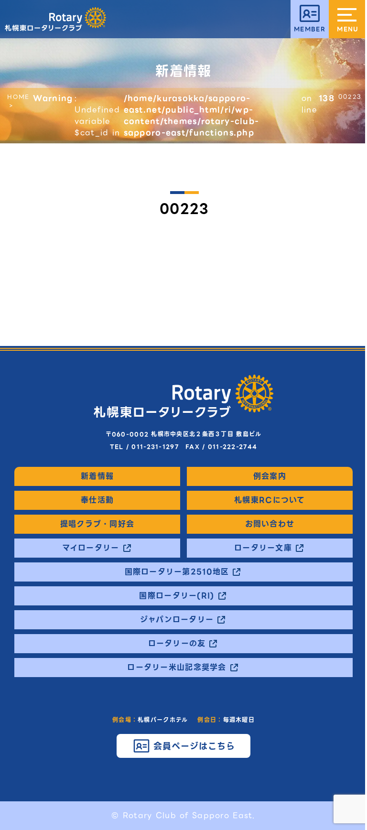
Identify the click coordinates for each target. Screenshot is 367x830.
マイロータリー (90, 548)
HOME (18, 96)
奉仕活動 (97, 500)
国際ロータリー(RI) (176, 596)
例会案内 (269, 476)
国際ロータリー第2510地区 (177, 572)
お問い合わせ (270, 524)
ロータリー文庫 (263, 548)
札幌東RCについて (269, 500)
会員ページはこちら (194, 746)
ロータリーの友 (177, 643)
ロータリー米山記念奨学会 (176, 667)
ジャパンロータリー (177, 619)
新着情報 (97, 476)
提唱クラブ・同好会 (97, 524)
